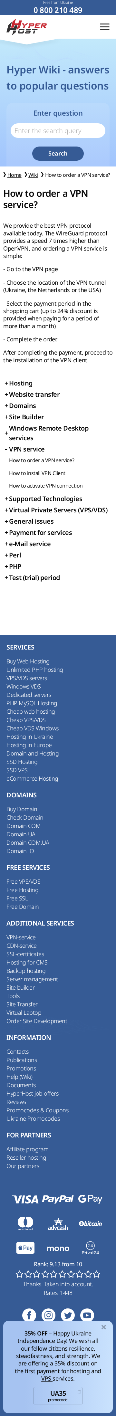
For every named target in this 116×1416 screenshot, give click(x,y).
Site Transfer (22, 1004)
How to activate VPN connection (46, 485)
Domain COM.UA (27, 842)
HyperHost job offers (32, 1093)
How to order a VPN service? (41, 460)
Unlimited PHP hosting (34, 669)
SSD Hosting (22, 761)
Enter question (58, 113)
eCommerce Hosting (32, 778)
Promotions (21, 1068)
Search (58, 153)
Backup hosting (25, 970)
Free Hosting (22, 890)
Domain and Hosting (32, 753)
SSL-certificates (25, 954)
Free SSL (17, 898)
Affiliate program (27, 1149)
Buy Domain (21, 809)
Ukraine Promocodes (33, 1118)
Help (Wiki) (19, 1076)
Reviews (16, 1102)
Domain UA (20, 834)
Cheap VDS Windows (32, 728)
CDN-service (21, 945)
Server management (32, 979)
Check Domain (24, 817)
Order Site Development (36, 1021)
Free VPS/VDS (23, 881)
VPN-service (21, 937)
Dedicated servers (28, 694)
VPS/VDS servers (26, 678)
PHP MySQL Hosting (31, 703)
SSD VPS (17, 770)
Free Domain (22, 906)
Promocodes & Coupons (37, 1110)
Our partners (22, 1166)
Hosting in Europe (29, 745)
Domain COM (23, 826)
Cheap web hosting (30, 711)
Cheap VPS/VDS (26, 720)
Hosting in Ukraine (29, 736)
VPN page (45, 269)
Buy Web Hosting (28, 661)
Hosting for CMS (27, 962)
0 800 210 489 (58, 10)
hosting (80, 1371)
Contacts (17, 1051)
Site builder (20, 987)
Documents (21, 1085)
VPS (47, 1378)
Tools (13, 996)
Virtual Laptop (23, 1012)
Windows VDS (23, 686)
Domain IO (20, 851)
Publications (21, 1060)
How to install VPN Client (37, 473)
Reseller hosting (26, 1157)
